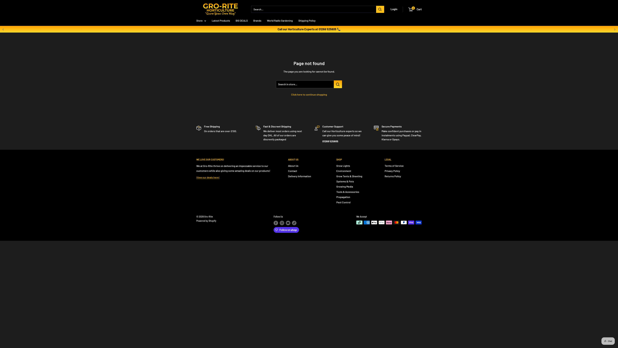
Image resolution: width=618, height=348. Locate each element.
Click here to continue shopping (309, 94)
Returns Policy (393, 176)
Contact (292, 170)
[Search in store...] (338, 84)
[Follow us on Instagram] (282, 223)
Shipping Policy (307, 20)
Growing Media (344, 186)
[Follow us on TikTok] (294, 223)
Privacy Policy (392, 170)
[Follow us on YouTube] (288, 223)
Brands (257, 20)
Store (199, 20)
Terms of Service (394, 165)
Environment (343, 170)
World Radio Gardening (280, 20)
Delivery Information (299, 176)
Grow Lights (343, 165)
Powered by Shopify (206, 220)
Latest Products (221, 20)
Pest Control (343, 202)
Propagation (343, 196)
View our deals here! (208, 177)
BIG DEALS (242, 20)
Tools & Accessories (347, 191)
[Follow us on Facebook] (276, 223)
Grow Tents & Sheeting (349, 176)
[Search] (380, 9)
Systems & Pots (345, 181)
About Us (293, 165)
